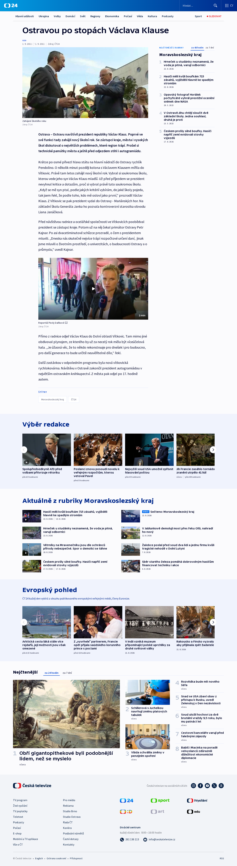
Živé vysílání (20, 805)
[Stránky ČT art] (157, 811)
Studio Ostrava (72, 816)
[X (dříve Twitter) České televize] (214, 785)
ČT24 (73, 399)
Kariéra (67, 828)
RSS (222, 858)
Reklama (68, 805)
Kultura (152, 16)
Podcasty (167, 16)
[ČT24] (11, 5)
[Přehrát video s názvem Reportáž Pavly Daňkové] (93, 289)
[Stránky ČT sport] (160, 800)
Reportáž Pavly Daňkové (51, 322)
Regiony (95, 16)
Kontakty (68, 844)
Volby (57, 16)
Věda (140, 16)
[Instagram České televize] (193, 785)
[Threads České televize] (221, 785)
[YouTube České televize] (207, 785)
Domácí (70, 16)
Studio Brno (70, 811)
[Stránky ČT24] (126, 800)
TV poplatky (20, 811)
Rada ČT (68, 822)
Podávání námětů (73, 833)
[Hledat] (215, 5)
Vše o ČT (18, 844)
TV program (20, 800)
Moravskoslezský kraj (52, 399)
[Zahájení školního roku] (85, 82)
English (39, 858)
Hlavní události (24, 16)
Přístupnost (76, 858)
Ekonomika (112, 16)
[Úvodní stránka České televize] (32, 785)
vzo (24, 40)
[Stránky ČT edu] (193, 811)
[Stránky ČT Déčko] (126, 811)
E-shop (17, 833)
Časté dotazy (70, 839)
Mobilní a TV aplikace (25, 839)
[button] (93, 289)
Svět (83, 16)
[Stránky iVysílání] (197, 800)
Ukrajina (44, 16)
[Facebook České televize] (200, 785)
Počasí (128, 16)
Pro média (69, 800)
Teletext (18, 816)
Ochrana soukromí (56, 858)
